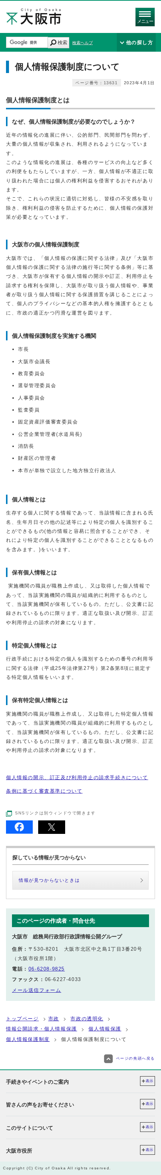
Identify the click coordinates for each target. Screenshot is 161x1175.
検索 (62, 42)
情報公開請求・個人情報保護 (41, 1029)
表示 (149, 1081)
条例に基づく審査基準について (44, 791)
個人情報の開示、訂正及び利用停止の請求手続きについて (77, 777)
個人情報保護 (104, 1029)
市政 (53, 1018)
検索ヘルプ (82, 42)
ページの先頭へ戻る (135, 1058)
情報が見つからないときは (49, 880)
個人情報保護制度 (28, 1039)
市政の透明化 (86, 1018)
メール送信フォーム (36, 990)
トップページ (22, 1018)
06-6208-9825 (46, 969)
